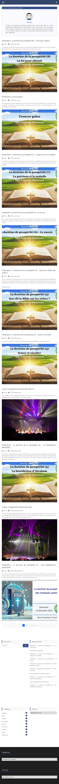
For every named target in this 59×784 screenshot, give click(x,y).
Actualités (4, 713)
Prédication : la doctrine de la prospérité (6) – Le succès (23, 212)
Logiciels (4, 724)
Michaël (29, 22)
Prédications (5, 735)
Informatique (5, 721)
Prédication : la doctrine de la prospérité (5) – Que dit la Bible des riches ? (29, 271)
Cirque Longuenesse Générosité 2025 (17, 507)
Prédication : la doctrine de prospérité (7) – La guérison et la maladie (28, 154)
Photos (3, 732)
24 (32, 625)
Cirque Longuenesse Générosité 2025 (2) (18, 388)
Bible (3, 716)
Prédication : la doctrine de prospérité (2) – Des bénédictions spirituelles (29, 566)
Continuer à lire (6, 287)
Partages (4, 729)
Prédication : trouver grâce (12, 96)
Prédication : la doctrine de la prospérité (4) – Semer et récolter (26, 334)
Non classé (5, 727)
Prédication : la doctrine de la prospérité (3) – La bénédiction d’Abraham (29, 446)
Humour (4, 718)
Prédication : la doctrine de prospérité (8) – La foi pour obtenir (26, 40)
